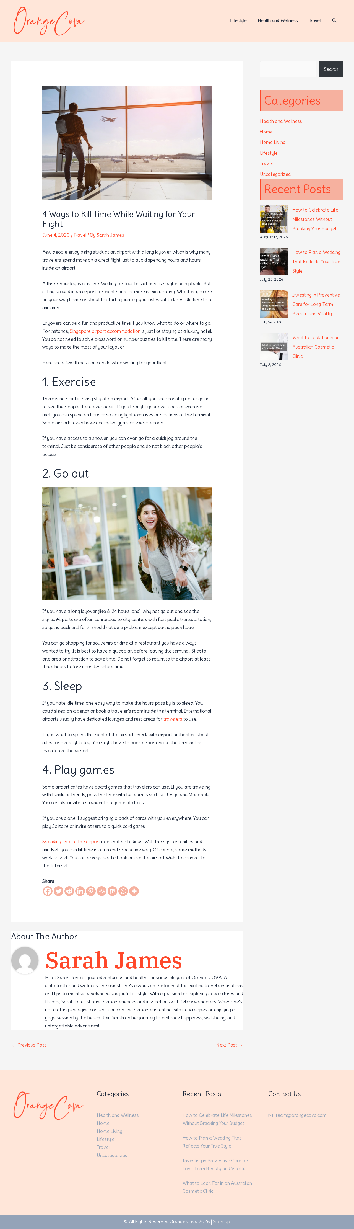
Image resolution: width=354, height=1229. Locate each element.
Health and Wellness (281, 121)
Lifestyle (269, 153)
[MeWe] (101, 891)
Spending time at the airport (71, 842)
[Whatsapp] (123, 891)
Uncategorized (275, 174)
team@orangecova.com (301, 1115)
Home (266, 132)
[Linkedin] (80, 891)
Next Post (229, 1045)
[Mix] (112, 891)
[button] (334, 21)
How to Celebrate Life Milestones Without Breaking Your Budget (315, 219)
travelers (172, 719)
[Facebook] (48, 891)
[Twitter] (58, 891)
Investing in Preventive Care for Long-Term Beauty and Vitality (316, 304)
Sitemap (221, 1221)
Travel (80, 235)
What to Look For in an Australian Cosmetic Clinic (316, 346)
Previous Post (29, 1045)
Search (331, 69)
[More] (134, 891)
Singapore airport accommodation (105, 331)
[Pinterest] (91, 891)
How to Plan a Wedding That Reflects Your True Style (316, 261)
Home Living (272, 142)
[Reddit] (69, 891)
